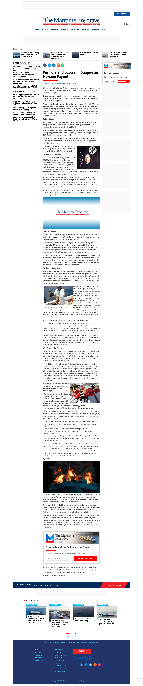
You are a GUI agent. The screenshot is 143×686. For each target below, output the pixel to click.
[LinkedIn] (85, 664)
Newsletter (75, 29)
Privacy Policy (86, 643)
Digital (41, 585)
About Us (48, 643)
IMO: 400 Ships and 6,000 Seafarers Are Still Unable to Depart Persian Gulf (26, 68)
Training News (59, 663)
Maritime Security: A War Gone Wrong (89, 53)
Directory (95, 29)
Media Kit (126, 24)
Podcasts (54, 29)
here (66, 575)
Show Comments (71, 633)
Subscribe (105, 29)
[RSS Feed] (95, 664)
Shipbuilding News (61, 652)
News (37, 650)
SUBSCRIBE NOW (122, 14)
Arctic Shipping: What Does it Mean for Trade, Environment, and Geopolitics (26, 81)
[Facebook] (81, 664)
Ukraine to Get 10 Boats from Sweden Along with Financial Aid (118, 54)
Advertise (85, 29)
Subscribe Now (85, 558)
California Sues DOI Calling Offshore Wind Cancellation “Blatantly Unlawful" (23, 75)
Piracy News (59, 650)
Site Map (95, 643)
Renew (56, 585)
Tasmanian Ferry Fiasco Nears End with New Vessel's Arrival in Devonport (60, 55)
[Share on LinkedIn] (54, 65)
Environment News (61, 668)
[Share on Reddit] (58, 65)
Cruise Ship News (60, 655)
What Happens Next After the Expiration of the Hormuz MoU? (24, 113)
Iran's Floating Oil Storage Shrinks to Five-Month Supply (26, 109)
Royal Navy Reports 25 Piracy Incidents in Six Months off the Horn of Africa (26, 103)
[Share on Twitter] (49, 65)
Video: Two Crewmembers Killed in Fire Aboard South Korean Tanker (26, 87)
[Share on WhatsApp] (62, 65)
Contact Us (75, 643)
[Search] (15, 14)
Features (45, 29)
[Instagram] (99, 664)
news (37, 29)
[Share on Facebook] (45, 65)
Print (36, 585)
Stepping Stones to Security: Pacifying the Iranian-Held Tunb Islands (25, 119)
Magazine (64, 29)
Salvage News (59, 660)
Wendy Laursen (70, 83)
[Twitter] (90, 664)
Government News (61, 666)
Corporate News (60, 671)
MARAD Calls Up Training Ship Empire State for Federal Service (30, 54)
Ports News (58, 658)
